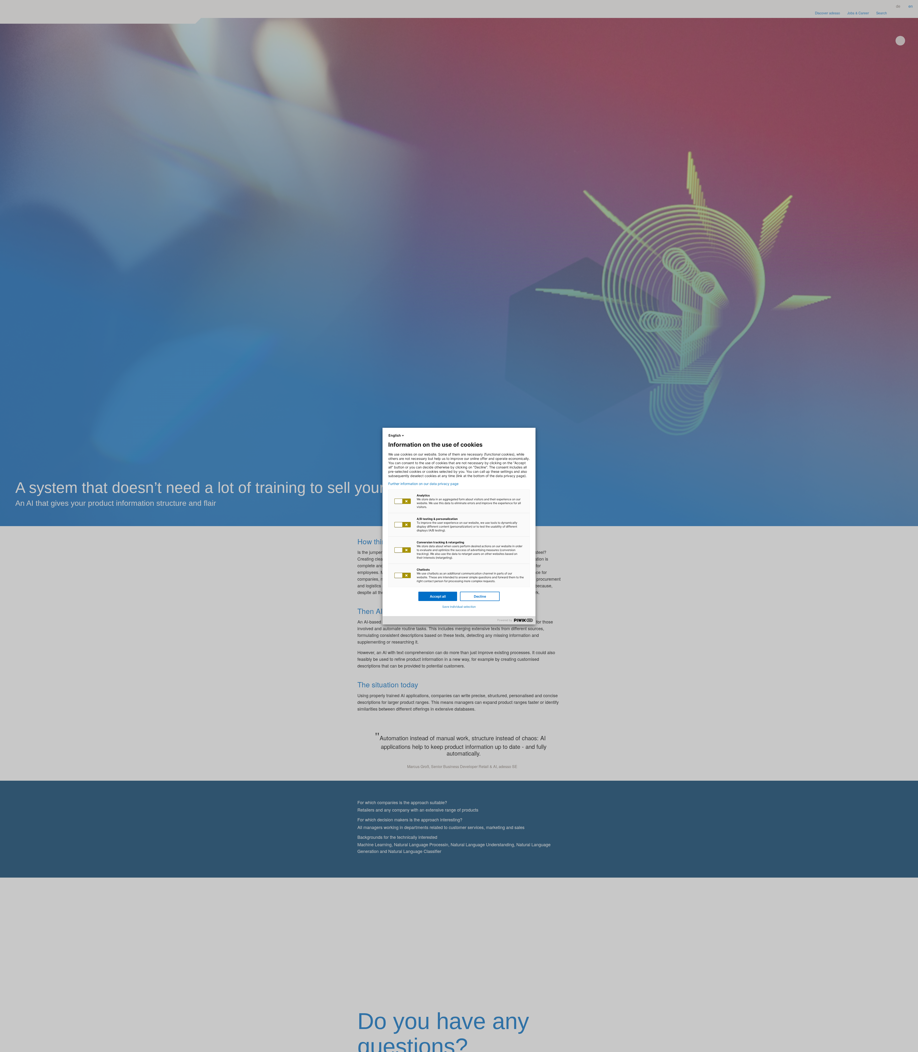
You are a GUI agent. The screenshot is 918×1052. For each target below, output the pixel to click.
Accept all (438, 596)
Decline (480, 596)
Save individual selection (459, 606)
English (394, 435)
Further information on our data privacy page (423, 484)
